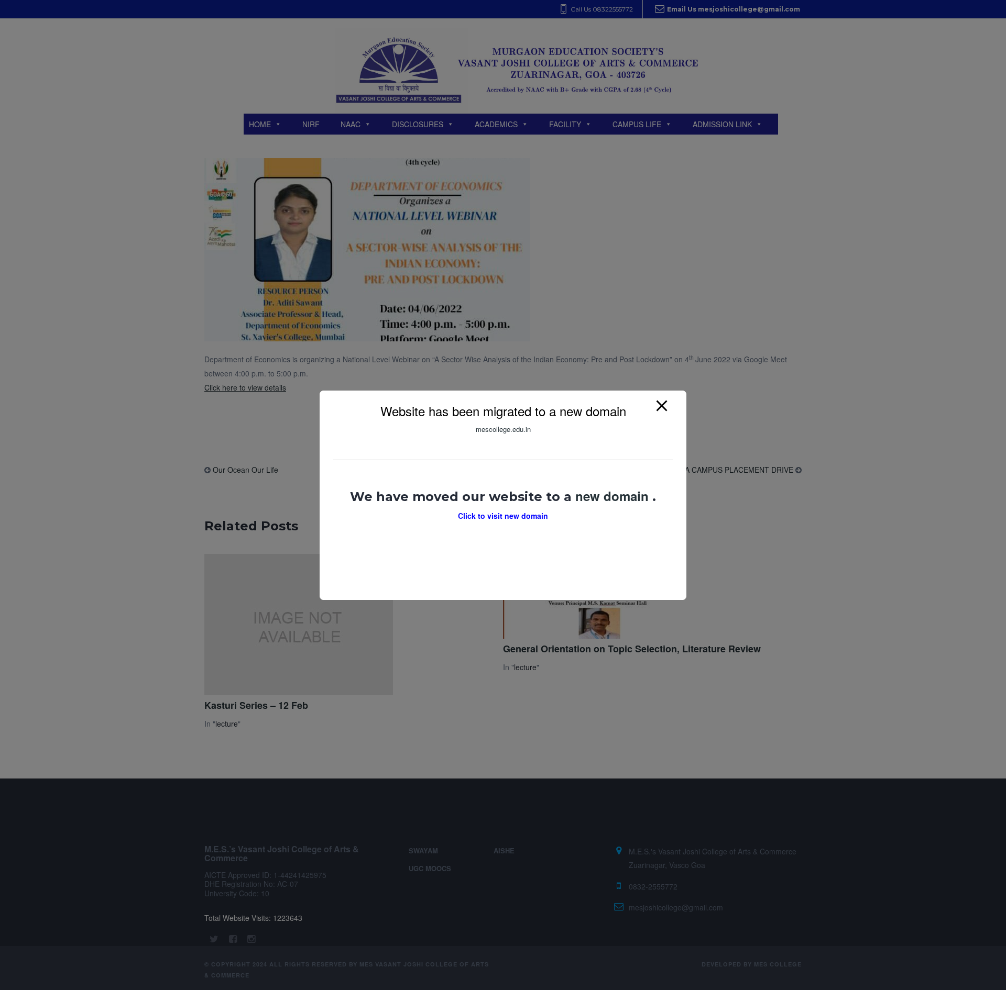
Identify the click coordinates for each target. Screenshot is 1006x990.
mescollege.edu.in (503, 429)
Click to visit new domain (503, 515)
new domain (613, 495)
